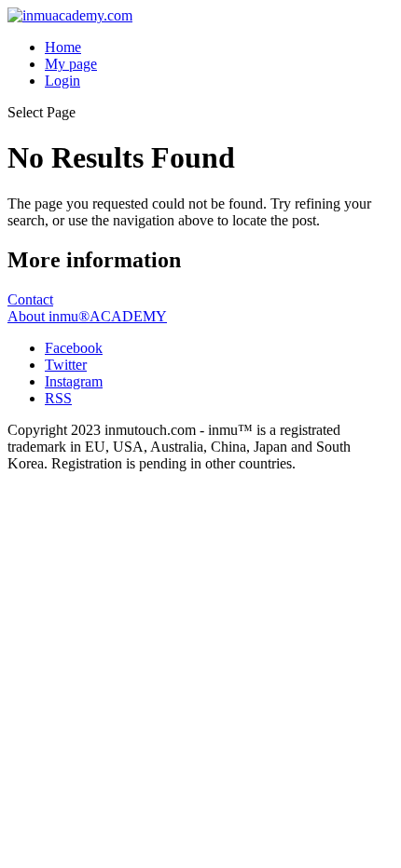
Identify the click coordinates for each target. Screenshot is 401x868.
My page (71, 64)
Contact (30, 299)
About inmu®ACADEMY (87, 316)
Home (63, 47)
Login (62, 80)
